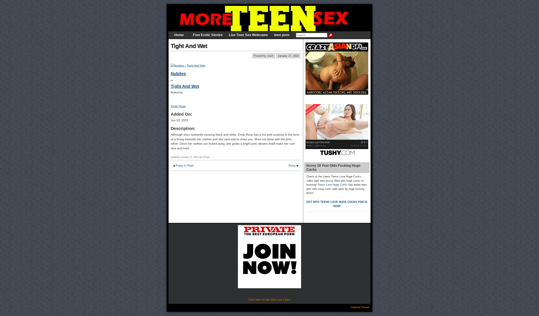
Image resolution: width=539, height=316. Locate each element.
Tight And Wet (189, 46)
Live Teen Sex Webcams (248, 35)
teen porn (282, 35)
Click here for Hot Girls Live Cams (269, 299)
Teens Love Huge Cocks (333, 184)
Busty (292, 165)
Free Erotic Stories (208, 35)
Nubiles (178, 73)
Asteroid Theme (360, 307)
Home (179, 35)
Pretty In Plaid (184, 165)
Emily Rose (178, 106)
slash (270, 55)
